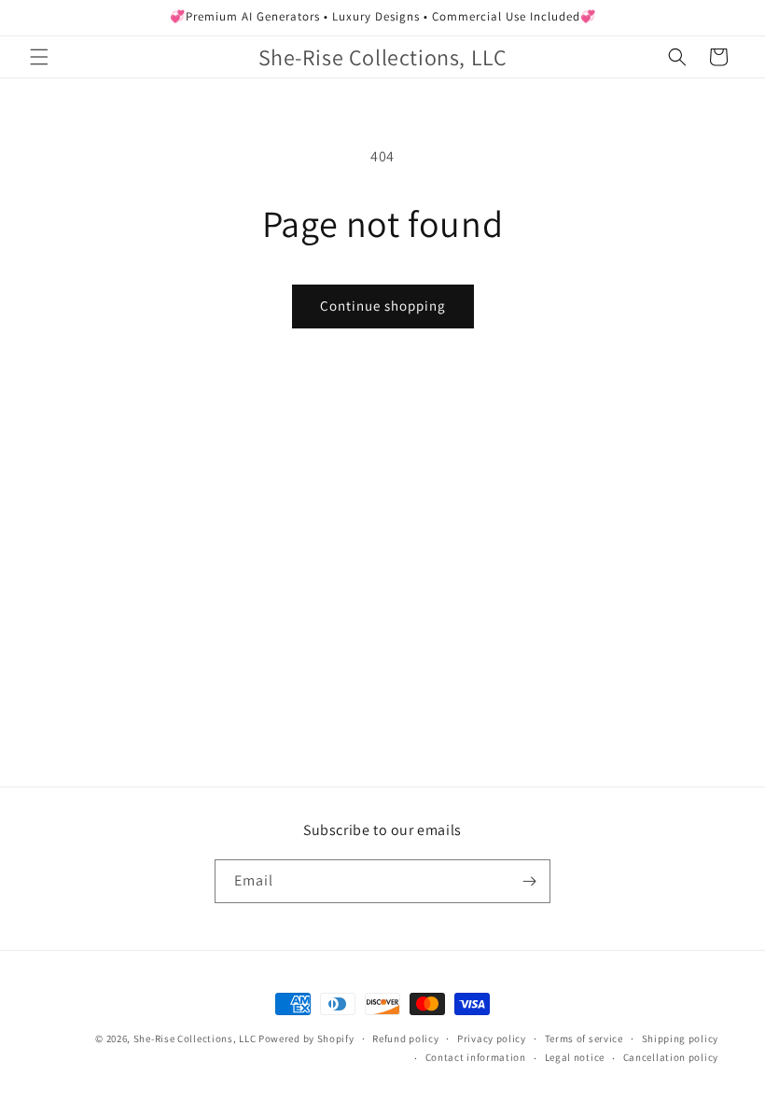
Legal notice (575, 1057)
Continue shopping (383, 305)
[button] (39, 56)
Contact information (475, 1057)
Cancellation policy (670, 1057)
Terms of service (584, 1038)
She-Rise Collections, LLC (195, 1038)
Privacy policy (491, 1038)
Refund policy (405, 1038)
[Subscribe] (528, 881)
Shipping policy (680, 1038)
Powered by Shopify (306, 1038)
